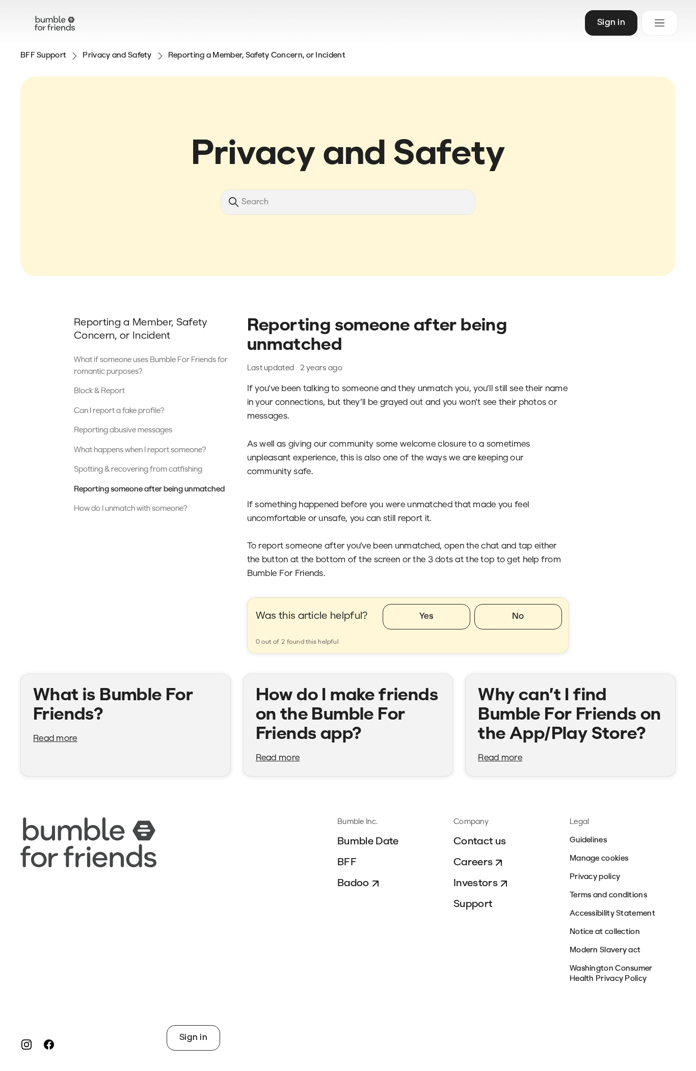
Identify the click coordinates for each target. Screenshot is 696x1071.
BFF (347, 863)
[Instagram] (26, 1044)
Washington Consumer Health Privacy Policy (611, 974)
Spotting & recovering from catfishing (138, 470)
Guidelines (588, 840)
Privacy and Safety (117, 56)
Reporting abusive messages (123, 430)
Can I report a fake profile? (119, 411)
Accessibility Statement (612, 914)
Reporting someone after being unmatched (149, 489)
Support (472, 904)
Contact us (479, 842)
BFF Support (43, 56)
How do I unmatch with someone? (131, 509)
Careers (473, 863)
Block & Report (99, 391)
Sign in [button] (611, 22)
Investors (475, 883)
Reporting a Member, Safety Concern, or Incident (256, 56)
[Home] (54, 23)
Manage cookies (599, 859)
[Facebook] (49, 1044)
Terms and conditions (608, 895)
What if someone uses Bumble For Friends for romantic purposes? (151, 366)
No (518, 616)
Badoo (353, 883)
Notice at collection (605, 932)
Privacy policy (595, 877)
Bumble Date (368, 842)
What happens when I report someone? (140, 450)
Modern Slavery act (605, 950)
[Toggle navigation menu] (659, 23)
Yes (426, 616)
